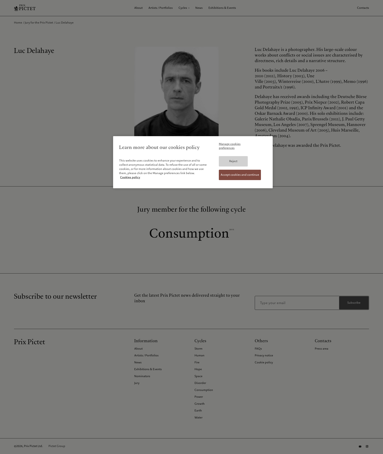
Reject (233, 161)
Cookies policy (130, 177)
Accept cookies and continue (240, 175)
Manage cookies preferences (230, 146)
